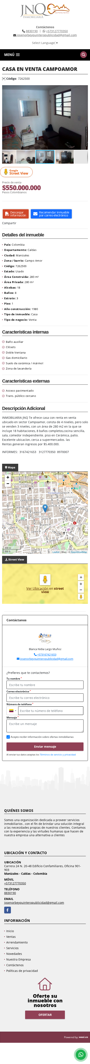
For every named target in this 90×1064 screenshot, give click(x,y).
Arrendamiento (17, 942)
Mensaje (12, 717)
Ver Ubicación (37, 588)
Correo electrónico (18, 691)
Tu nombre (14, 678)
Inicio (10, 931)
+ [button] (7, 477)
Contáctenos (15, 965)
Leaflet (56, 552)
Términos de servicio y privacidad (58, 754)
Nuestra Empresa (18, 959)
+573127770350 (57, 31)
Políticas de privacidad (22, 971)
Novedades (14, 954)
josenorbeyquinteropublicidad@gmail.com (46, 659)
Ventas (11, 937)
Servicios (12, 948)
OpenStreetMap (79, 552)
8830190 (32, 31)
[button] (84, 88)
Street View (18, 172)
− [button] (7, 483)
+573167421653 (46, 654)
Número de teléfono (19, 704)
